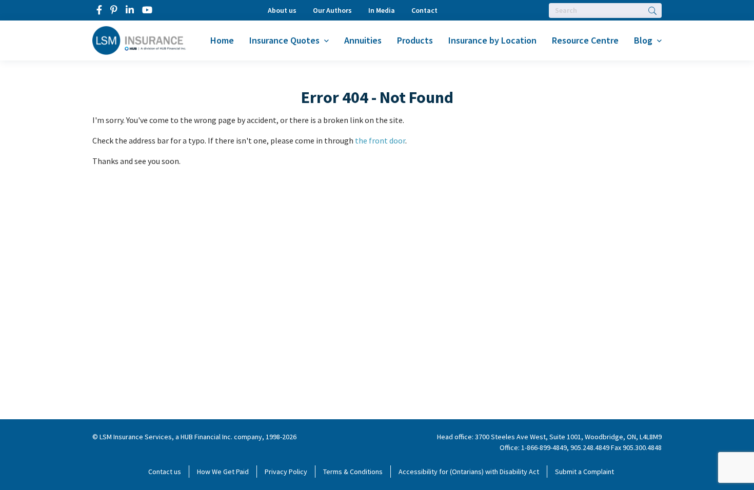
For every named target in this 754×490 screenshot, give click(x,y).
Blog (643, 40)
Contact (424, 10)
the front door (380, 140)
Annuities (363, 40)
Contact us (164, 471)
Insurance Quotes (284, 40)
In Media (381, 10)
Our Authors (332, 10)
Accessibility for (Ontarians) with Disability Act (469, 471)
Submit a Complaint (584, 471)
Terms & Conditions (353, 471)
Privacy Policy (286, 471)
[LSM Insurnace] (139, 39)
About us (282, 10)
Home (222, 40)
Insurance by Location (492, 40)
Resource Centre (585, 40)
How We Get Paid (223, 471)
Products (415, 40)
